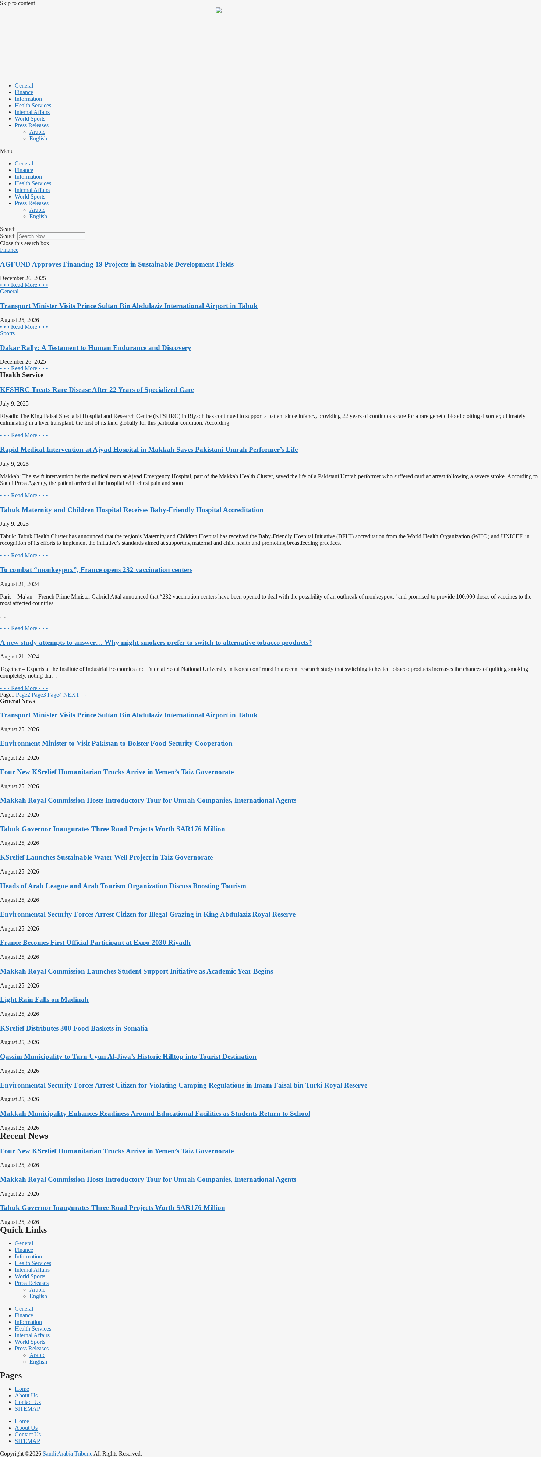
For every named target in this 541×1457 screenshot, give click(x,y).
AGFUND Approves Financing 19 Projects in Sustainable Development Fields (117, 264)
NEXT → (75, 695)
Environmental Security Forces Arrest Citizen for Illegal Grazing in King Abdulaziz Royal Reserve (148, 914)
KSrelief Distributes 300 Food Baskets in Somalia (74, 1028)
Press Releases (32, 125)
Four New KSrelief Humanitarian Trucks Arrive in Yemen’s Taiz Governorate (117, 772)
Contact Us (28, 1402)
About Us (26, 1395)
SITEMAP (27, 1409)
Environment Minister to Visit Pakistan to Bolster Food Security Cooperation (116, 743)
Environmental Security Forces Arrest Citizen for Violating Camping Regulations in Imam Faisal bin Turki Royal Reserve (183, 1085)
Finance (24, 92)
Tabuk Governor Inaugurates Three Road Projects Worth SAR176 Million (112, 829)
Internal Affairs (32, 112)
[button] (270, 151)
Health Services (33, 105)
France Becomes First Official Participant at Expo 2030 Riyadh (95, 942)
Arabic (37, 132)
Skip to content (17, 3)
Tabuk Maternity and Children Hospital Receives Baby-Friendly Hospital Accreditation (132, 510)
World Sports (30, 118)
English (38, 138)
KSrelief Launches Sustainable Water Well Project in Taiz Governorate (106, 857)
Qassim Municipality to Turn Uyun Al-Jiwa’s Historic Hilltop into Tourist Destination (128, 1056)
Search (8, 236)
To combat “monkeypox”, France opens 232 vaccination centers (96, 570)
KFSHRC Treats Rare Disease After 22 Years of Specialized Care (97, 389)
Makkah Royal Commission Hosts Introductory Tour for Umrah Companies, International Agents (148, 800)
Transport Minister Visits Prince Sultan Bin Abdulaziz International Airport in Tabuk (129, 306)
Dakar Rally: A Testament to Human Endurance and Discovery (95, 347)
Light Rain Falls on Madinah (44, 999)
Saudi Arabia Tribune (67, 1453)
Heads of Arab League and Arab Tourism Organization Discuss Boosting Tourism (123, 886)
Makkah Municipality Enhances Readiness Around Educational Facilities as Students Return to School (155, 1113)
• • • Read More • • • (24, 285)
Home (22, 1389)
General (24, 85)
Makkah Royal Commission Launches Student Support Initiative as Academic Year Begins (136, 971)
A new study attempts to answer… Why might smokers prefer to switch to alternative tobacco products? (156, 642)
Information (28, 99)
